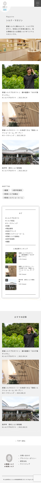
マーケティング (8, 135)
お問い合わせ (25, 455)
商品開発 (9, 228)
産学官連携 (18, 190)
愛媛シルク (5, 7)
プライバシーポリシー (28, 458)
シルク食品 (10, 221)
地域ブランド (11, 231)
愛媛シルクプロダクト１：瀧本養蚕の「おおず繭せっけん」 (26, 254)
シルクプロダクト (9, 97)
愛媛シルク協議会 (11, 194)
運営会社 (23, 461)
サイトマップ (25, 464)
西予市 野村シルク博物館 (12, 168)
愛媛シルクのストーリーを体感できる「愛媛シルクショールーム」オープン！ (26, 269)
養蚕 (6, 190)
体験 (8, 226)
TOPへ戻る (21, 441)
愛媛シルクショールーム (14, 198)
